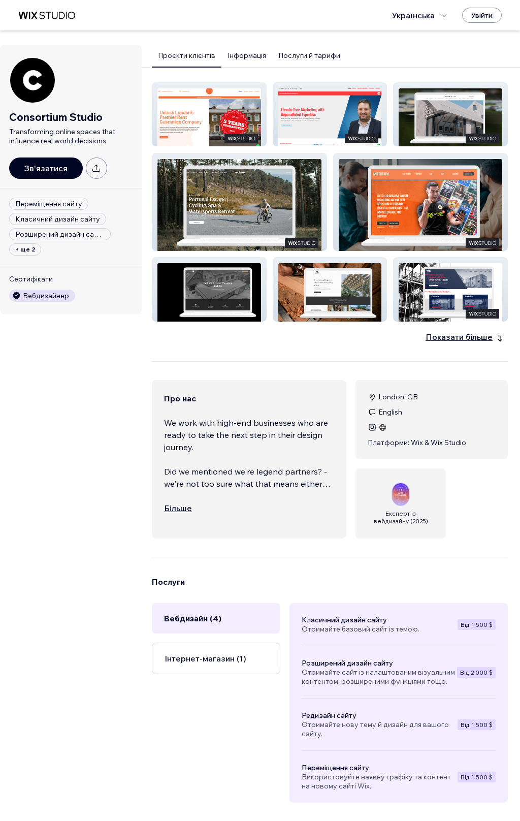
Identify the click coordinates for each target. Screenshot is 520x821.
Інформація (247, 55)
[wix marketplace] (46, 15)
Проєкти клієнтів (186, 55)
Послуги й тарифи (309, 55)
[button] (209, 114)
